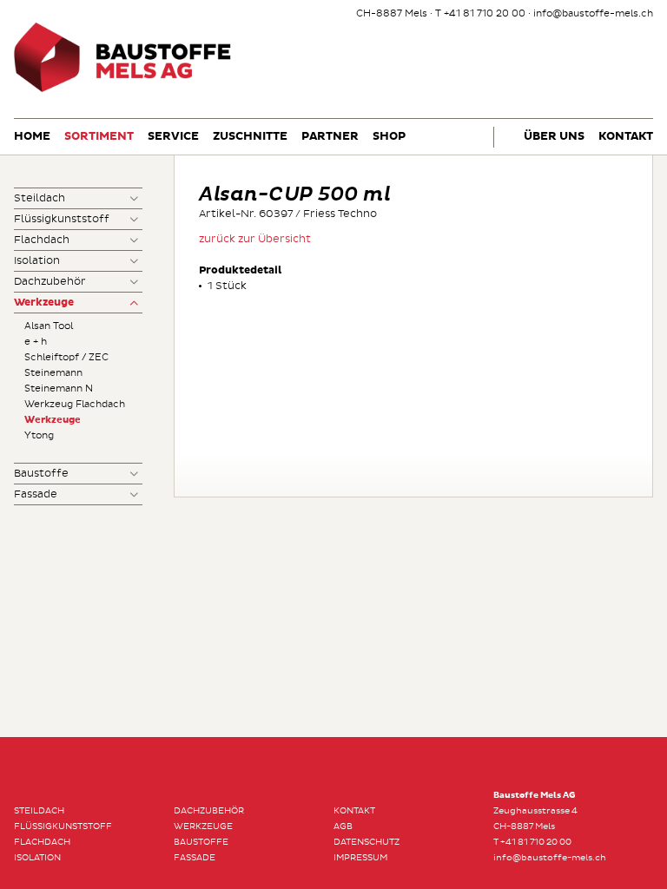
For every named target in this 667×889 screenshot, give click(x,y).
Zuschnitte (250, 136)
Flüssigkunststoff (61, 219)
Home (32, 136)
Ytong (39, 435)
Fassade (35, 494)
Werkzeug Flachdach (74, 404)
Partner (330, 136)
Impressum (360, 858)
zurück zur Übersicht (255, 239)
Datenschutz (367, 842)
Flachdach (41, 240)
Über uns (554, 136)
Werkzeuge (44, 303)
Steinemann (53, 373)
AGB (343, 826)
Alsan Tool (48, 326)
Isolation (37, 260)
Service (173, 136)
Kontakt (625, 136)
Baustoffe (41, 473)
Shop (389, 136)
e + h (35, 341)
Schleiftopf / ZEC (66, 357)
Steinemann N (58, 388)
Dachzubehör (50, 281)
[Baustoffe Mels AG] (122, 89)
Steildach (39, 198)
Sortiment (99, 136)
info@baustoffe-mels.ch (593, 13)
